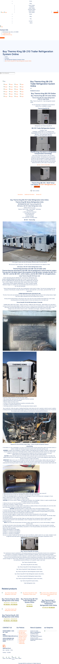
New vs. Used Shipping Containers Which (35, 633)
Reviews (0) (38, 194)
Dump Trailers (32, 10)
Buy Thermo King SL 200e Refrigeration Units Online (10, 599)
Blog (31, 16)
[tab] (5, 84)
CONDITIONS (22, 640)
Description (20, 194)
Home (30, 1)
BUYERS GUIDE (22, 639)
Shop (31, 3)
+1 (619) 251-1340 (6, 33)
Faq (30, 18)
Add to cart (36, 186)
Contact (30, 21)
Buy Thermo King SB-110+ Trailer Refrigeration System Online (29, 600)
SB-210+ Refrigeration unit (47, 184)
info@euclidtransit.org (7, 34)
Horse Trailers (32, 5)
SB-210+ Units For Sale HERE (43, 164)
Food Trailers (32, 12)
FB (57, 11)
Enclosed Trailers (31, 9)
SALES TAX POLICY (23, 635)
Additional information (29, 194)
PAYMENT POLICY (23, 636)
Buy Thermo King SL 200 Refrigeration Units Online (10, 616)
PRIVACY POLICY (22, 637)
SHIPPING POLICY (23, 631)
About (30, 14)
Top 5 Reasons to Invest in (36, 636)
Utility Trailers (32, 8)
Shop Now (56, 12)
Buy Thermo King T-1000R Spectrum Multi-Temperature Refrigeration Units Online (48, 602)
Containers (31, 6)
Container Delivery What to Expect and (36, 640)
